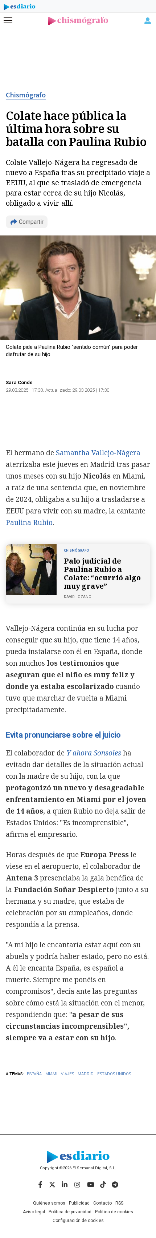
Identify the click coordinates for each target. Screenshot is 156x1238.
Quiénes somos (49, 1203)
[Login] (148, 21)
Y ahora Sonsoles (93, 753)
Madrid (86, 1074)
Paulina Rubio (29, 522)
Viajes (67, 1074)
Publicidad (79, 1203)
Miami (51, 1074)
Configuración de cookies (78, 1220)
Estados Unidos (114, 1074)
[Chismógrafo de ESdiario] (78, 21)
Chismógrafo (26, 95)
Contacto (102, 1203)
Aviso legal (34, 1211)
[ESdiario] (20, 8)
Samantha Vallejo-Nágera (98, 452)
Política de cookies (114, 1211)
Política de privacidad (70, 1211)
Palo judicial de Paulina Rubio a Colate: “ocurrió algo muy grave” (102, 573)
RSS (119, 1203)
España (34, 1074)
